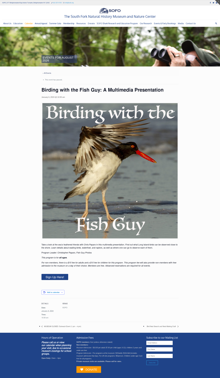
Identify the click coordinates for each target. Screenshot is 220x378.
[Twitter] (213, 3)
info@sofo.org (69, 3)
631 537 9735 (57, 3)
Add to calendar (53, 292)
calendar (50, 345)
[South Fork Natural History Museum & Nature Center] (110, 11)
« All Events (47, 73)
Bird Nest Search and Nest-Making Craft (161, 326)
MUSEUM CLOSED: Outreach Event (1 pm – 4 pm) (62, 326)
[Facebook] (210, 3)
